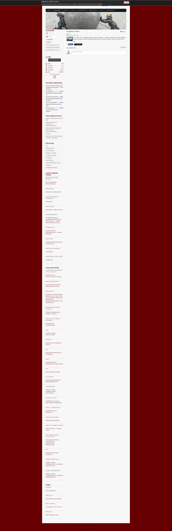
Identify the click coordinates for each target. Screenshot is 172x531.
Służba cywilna (51, 155)
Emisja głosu (50, 206)
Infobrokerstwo (51, 167)
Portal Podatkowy (52, 417)
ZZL (47, 146)
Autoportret (82, 10)
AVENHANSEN (50, 188)
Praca (73, 10)
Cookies (48, 165)
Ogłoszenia (49, 160)
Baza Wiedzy (50, 291)
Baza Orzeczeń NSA (52, 281)
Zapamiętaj (50, 39)
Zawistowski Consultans (54, 256)
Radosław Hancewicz (53, 248)
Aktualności (57, 10)
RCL (47, 449)
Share (70, 44)
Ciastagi (48, 487)
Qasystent (49, 239)
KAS (47, 349)
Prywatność (110, 10)
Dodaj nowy (123, 47)
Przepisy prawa (51, 153)
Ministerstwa (50, 386)
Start (48, 10)
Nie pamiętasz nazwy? (53, 47)
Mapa (101, 10)
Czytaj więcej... (107, 4)
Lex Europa (49, 377)
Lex (47, 369)
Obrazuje (49, 495)
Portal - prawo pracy (53, 407)
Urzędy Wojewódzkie (53, 470)
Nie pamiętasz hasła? (53, 50)
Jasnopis (49, 339)
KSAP (47, 359)
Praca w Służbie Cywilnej (54, 425)
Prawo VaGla (50, 227)
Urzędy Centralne (52, 459)
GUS (47, 330)
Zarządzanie (50, 148)
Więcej (61, 87)
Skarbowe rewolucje (53, 162)
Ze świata (49, 158)
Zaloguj (49, 42)
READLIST (49, 511)
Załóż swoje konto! (52, 45)
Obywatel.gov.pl (51, 398)
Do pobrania (50, 150)
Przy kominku (50, 503)
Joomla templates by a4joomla (86, 529)
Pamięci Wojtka (93, 10)
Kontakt (66, 10)
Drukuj (123, 31)
